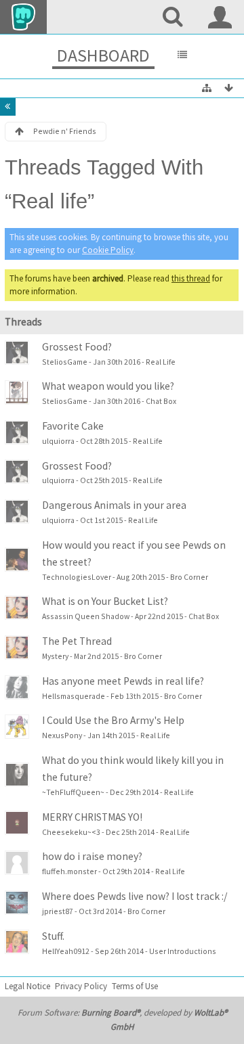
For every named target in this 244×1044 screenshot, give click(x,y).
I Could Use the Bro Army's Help (113, 720)
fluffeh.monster (69, 871)
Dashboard (103, 55)
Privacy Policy (81, 986)
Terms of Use (135, 986)
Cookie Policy (108, 250)
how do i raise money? (92, 856)
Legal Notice (27, 986)
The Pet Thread (77, 641)
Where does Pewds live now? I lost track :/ (134, 896)
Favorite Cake (73, 425)
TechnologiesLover (76, 577)
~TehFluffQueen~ (73, 792)
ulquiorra (58, 441)
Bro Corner (189, 577)
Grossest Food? (77, 346)
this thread (190, 278)
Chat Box (161, 401)
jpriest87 (57, 911)
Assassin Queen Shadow (85, 616)
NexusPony (62, 735)
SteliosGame (64, 362)
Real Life (161, 362)
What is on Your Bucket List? (105, 601)
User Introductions (182, 951)
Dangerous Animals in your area (114, 505)
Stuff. (53, 936)
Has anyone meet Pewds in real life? (123, 681)
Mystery (55, 656)
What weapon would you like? (108, 386)
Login (220, 17)
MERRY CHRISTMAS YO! (92, 817)
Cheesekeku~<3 (71, 832)
